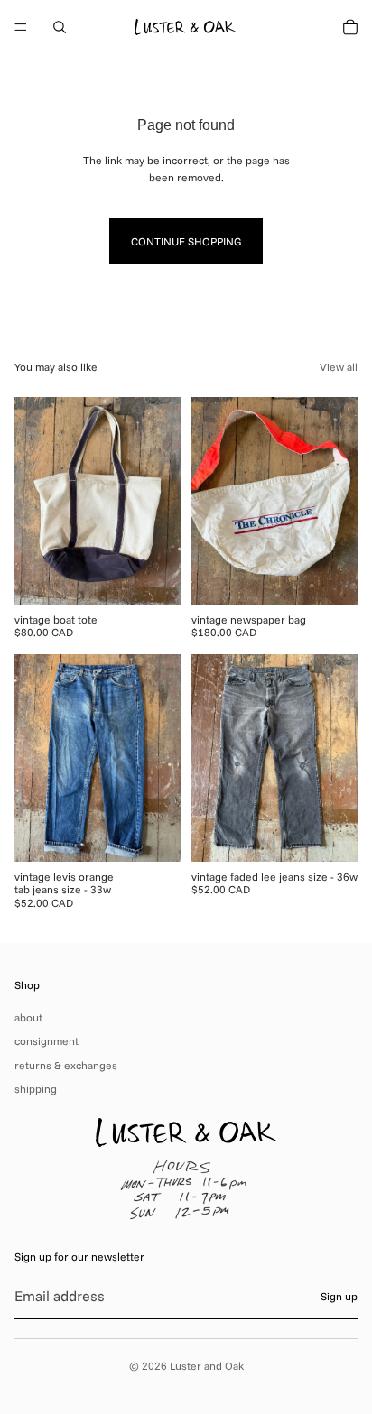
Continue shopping (186, 241)
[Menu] (21, 27)
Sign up (339, 1296)
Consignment (46, 1041)
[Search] (59, 27)
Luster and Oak (207, 1365)
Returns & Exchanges (65, 1065)
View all (339, 367)
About (28, 1017)
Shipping (35, 1088)
